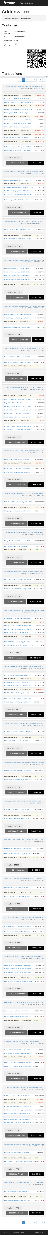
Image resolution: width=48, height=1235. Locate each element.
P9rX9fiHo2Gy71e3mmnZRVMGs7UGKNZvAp (17, 1066)
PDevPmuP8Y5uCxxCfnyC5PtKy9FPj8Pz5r (17, 1053)
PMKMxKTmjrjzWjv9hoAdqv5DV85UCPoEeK (17, 770)
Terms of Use (39, 1233)
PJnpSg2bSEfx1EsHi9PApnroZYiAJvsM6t (16, 459)
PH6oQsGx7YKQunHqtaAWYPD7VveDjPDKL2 (17, 686)
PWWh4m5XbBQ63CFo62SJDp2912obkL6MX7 (18, 102)
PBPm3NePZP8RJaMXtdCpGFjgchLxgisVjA (17, 642)
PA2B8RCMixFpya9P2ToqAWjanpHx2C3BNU (17, 626)
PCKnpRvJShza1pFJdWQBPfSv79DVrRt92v (17, 682)
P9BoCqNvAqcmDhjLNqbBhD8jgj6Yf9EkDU (17, 818)
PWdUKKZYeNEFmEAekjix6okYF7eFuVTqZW (17, 629)
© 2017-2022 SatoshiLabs (14, 1233)
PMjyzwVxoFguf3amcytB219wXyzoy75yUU (17, 362)
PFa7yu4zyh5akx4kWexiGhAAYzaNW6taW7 (17, 511)
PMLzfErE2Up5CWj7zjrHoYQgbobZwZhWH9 (17, 318)
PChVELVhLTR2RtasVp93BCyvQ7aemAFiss (17, 693)
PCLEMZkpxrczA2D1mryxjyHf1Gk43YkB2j (17, 1119)
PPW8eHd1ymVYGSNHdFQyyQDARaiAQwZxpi (18, 1110)
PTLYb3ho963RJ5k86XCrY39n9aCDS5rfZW (17, 580)
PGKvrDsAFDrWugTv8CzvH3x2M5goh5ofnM (17, 589)
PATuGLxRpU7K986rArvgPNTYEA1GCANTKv (17, 698)
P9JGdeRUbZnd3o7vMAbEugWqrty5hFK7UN (17, 147)
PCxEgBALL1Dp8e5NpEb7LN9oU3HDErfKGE (17, 809)
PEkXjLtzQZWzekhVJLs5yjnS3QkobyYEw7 (17, 896)
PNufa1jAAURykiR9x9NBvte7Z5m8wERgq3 (17, 1152)
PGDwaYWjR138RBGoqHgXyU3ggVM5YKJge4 (18, 1106)
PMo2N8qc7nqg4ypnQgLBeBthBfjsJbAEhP (17, 268)
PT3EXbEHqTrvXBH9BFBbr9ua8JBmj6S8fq (17, 1200)
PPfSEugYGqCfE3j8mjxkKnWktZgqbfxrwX (17, 413)
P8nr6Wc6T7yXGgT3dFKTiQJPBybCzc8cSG (17, 965)
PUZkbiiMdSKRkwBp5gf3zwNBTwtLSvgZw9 (17, 180)
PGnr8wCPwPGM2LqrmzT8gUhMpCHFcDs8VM (18, 645)
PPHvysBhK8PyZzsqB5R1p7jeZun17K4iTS (16, 675)
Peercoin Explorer (26, 3)
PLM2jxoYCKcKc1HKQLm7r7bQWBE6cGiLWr (17, 618)
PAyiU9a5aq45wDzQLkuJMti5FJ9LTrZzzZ (16, 633)
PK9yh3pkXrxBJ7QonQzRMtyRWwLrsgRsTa (17, 1062)
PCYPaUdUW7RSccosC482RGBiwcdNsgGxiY (18, 732)
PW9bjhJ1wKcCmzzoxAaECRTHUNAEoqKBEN (18, 981)
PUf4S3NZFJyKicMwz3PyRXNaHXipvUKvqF (17, 932)
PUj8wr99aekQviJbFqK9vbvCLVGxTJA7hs (17, 1011)
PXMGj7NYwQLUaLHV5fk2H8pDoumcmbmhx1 (18, 1161)
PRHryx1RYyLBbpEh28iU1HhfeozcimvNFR (17, 541)
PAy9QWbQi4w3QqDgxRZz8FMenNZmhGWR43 (18, 187)
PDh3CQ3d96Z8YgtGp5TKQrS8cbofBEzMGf (17, 191)
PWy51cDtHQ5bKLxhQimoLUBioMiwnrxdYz (17, 968)
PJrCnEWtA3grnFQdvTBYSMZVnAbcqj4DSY (17, 1016)
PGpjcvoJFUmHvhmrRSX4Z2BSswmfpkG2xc (18, 194)
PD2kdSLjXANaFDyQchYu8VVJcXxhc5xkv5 (17, 327)
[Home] (9, 3)
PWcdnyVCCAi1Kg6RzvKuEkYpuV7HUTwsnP (17, 123)
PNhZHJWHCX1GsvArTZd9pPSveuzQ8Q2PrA (17, 426)
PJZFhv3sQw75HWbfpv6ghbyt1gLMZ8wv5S (17, 741)
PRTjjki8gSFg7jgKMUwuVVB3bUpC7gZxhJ (17, 98)
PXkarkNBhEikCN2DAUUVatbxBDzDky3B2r (17, 357)
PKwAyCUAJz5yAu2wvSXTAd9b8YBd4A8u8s (17, 229)
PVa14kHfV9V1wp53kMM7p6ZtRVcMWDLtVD (18, 150)
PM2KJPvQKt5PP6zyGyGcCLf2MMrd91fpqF (17, 1122)
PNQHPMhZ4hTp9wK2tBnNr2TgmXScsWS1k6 (18, 502)
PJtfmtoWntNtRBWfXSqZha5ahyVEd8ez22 (17, 854)
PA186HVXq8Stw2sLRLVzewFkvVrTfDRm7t (17, 120)
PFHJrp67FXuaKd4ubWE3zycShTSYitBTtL (17, 472)
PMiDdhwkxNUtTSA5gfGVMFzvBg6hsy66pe (17, 972)
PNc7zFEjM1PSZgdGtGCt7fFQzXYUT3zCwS (17, 1113)
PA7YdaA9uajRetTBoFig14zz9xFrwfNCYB (16, 546)
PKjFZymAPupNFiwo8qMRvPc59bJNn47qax (17, 1096)
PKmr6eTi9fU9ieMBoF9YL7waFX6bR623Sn (17, 1050)
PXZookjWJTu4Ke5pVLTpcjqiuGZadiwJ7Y (16, 1191)
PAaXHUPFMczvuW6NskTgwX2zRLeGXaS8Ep (18, 109)
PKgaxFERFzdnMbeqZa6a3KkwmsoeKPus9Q (17, 399)
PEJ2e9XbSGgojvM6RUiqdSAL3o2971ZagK (17, 238)
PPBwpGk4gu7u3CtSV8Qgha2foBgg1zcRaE (17, 200)
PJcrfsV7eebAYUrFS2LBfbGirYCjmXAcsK (16, 887)
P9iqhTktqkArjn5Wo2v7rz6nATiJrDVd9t (16, 137)
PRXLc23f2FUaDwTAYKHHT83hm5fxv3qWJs (17, 926)
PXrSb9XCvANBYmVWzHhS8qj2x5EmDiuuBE (18, 780)
